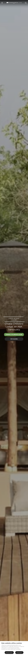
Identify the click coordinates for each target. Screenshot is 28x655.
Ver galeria (14, 339)
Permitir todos (9, 652)
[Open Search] (25, 2)
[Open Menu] (2, 2)
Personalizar (19, 652)
